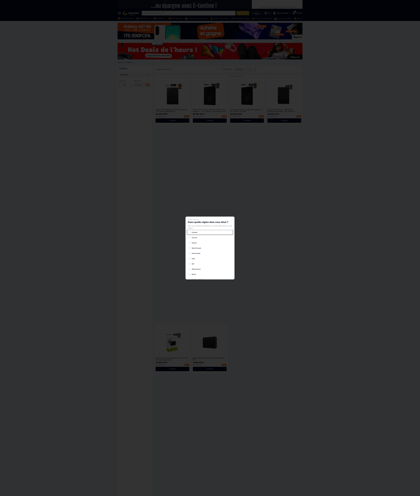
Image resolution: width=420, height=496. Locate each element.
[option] (210, 232)
